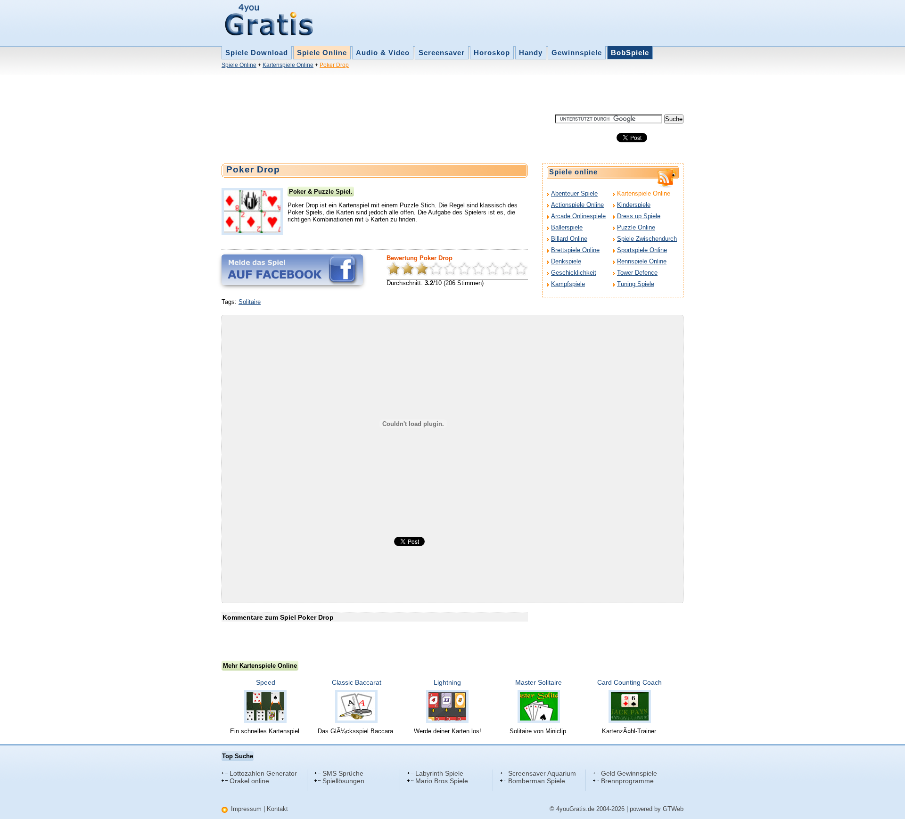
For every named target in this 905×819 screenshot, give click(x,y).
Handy (531, 53)
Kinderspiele (633, 204)
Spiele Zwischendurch (647, 238)
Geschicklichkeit (573, 272)
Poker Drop (334, 65)
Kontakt (277, 808)
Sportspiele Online (642, 250)
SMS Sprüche (342, 773)
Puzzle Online (636, 227)
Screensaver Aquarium (542, 773)
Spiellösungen (343, 781)
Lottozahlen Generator (263, 773)
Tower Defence (637, 272)
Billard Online (569, 238)
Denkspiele (566, 261)
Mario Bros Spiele (441, 781)
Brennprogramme (627, 781)
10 (521, 269)
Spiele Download (256, 53)
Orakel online (249, 781)
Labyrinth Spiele (439, 773)
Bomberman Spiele (536, 781)
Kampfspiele (568, 283)
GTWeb (673, 808)
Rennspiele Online (641, 261)
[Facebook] (292, 269)
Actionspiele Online (577, 204)
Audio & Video (383, 53)
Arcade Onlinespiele (578, 216)
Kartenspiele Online (288, 65)
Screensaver (442, 53)
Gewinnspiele (576, 53)
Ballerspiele (567, 227)
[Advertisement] (393, 93)
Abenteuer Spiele (574, 193)
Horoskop (492, 53)
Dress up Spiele (638, 216)
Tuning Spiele (635, 283)
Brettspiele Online (575, 250)
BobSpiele (630, 53)
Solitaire (250, 301)
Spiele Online (322, 53)
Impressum (246, 808)
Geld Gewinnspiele (629, 773)
